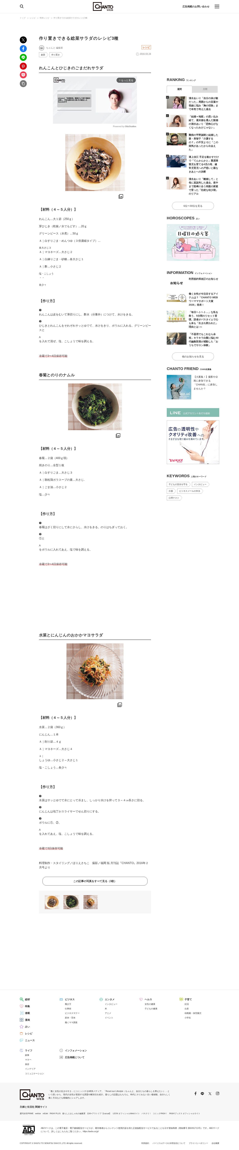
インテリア (30, 1069)
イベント (109, 1018)
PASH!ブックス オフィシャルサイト (184, 1113)
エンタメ (110, 999)
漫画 (27, 1019)
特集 (27, 1006)
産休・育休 (70, 1018)
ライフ (28, 1050)
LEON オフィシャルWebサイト (126, 1113)
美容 (27, 1064)
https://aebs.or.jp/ (91, 1131)
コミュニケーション (34, 1073)
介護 (171, 491)
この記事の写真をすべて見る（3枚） (95, 881)
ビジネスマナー (72, 1013)
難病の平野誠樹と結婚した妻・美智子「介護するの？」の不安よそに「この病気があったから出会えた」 (203, 142)
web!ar (38, 1113)
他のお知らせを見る (193, 356)
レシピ (33, 18)
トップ (23, 18)
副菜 (43, 55)
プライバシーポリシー (198, 1143)
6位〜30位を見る (193, 205)
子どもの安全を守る (178, 484)
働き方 (68, 1004)
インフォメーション (76, 1050)
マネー (28, 1060)
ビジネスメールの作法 (189, 491)
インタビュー (200, 484)
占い (27, 1026)
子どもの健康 (151, 1008)
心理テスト (174, 498)
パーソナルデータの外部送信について (169, 1143)
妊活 (187, 1004)
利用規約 (145, 1143)
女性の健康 (150, 1004)
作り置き (55, 55)
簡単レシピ (44, 18)
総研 (27, 999)
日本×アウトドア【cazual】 (99, 1113)
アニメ (108, 1013)
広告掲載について (75, 1057)
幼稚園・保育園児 (193, 1013)
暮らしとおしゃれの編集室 (73, 1113)
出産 (187, 1008)
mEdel (45, 1113)
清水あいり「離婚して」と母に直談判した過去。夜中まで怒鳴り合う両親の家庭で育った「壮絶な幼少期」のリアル (203, 186)
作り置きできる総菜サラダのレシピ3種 (70, 18)
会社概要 (215, 1143)
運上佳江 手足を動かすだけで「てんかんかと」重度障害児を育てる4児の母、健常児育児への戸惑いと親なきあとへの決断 (204, 164)
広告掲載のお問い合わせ (195, 6)
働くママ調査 (71, 1022)
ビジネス (70, 999)
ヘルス (148, 999)
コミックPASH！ (160, 1113)
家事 (27, 1055)
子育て (188, 999)
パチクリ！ (146, 1113)
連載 (27, 1013)
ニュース (30, 1040)
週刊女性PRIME (26, 1113)
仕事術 (68, 1008)
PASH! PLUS (55, 1113)
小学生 (188, 1018)
